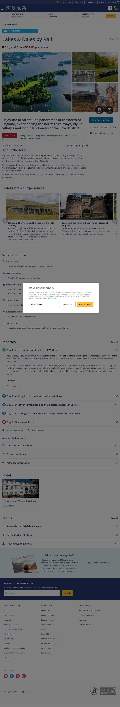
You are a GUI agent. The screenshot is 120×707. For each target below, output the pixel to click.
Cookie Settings (36, 304)
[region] (61, 298)
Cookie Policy (52, 298)
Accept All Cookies (85, 304)
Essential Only (67, 304)
